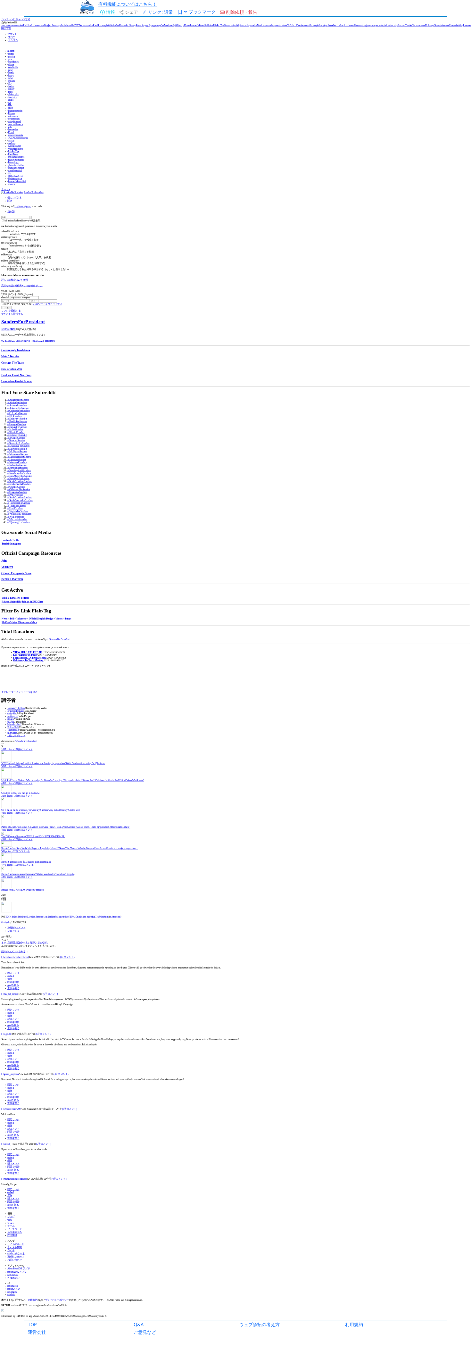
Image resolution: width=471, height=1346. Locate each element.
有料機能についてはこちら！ (127, 4)
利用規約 (354, 1324)
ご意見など (145, 1332)
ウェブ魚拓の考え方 (259, 1324)
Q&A (139, 1324)
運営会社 (37, 1332)
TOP (32, 1324)
